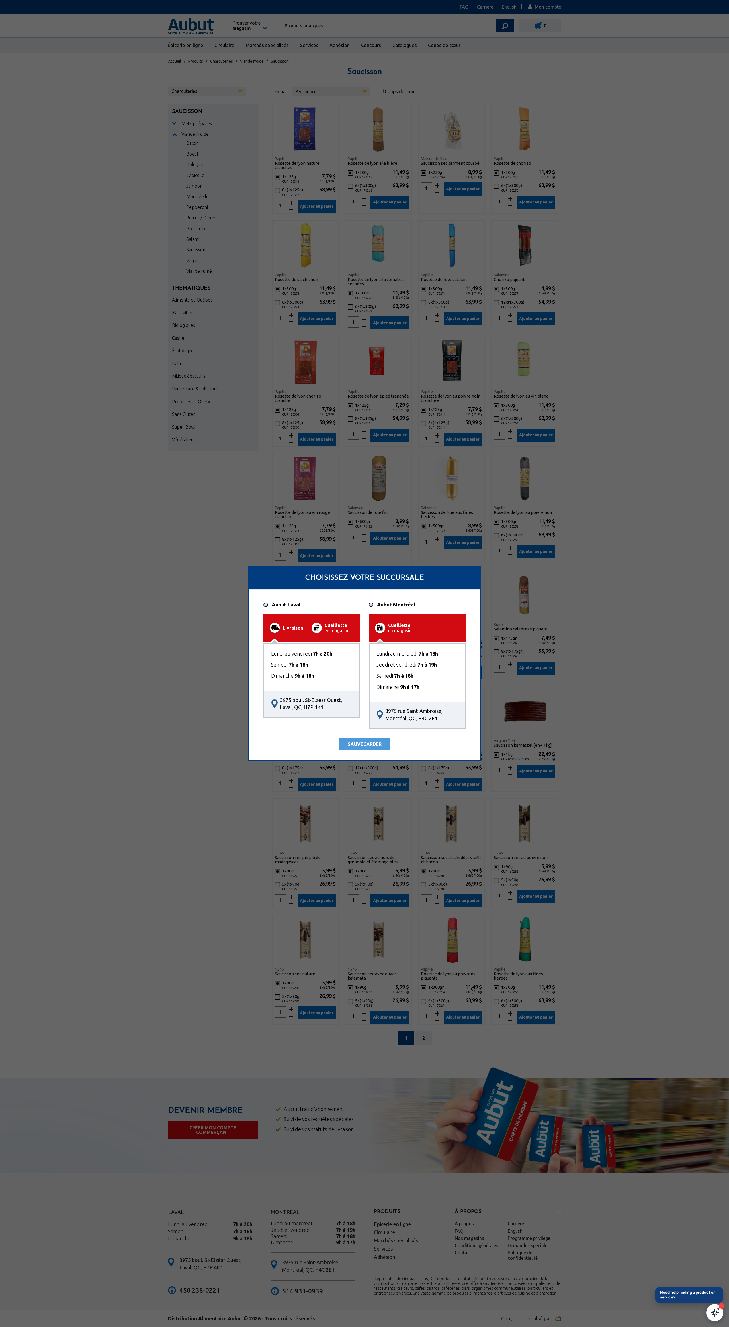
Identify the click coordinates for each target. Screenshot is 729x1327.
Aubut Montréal (396, 605)
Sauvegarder (365, 744)
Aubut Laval (286, 605)
